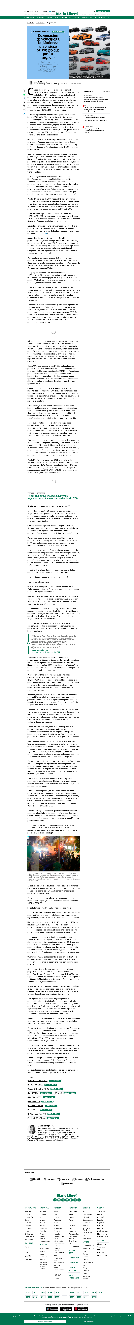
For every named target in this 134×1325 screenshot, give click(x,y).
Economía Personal (57, 1275)
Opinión (97, 14)
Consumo (43, 1228)
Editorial (86, 1217)
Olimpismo (72, 1231)
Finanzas (43, 1212)
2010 (50, 1297)
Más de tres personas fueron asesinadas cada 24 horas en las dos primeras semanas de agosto (96, 99)
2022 (43, 1292)
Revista (84, 14)
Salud (27, 1220)
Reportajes (29, 1239)
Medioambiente (45, 1248)
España (85, 1254)
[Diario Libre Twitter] (63, 1200)
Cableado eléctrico (86, 17)
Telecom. (43, 1234)
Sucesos (28, 1228)
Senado (58, 1093)
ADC (84, 1212)
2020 (57, 1292)
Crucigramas (102, 1255)
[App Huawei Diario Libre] (81, 1309)
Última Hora (27, 14)
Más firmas (87, 1238)
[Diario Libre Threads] (75, 1200)
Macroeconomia (45, 1241)
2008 (65, 1297)
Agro (41, 1217)
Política (42, 14)
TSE (26, 1252)
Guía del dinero (102, 1237)
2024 (28, 1292)
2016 (86, 1292)
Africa (85, 1268)
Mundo (48, 14)
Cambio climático (43, 1267)
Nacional (28, 1212)
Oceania (86, 1271)
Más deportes (73, 1234)
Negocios (43, 1223)
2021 (50, 1292)
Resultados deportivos (72, 1237)
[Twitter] (53, 1125)
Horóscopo (101, 1252)
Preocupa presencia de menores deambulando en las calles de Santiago (95, 130)
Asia (84, 1265)
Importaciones (35, 1085)
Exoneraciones (35, 1106)
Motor (70, 1220)
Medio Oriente (88, 1262)
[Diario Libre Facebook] (55, 1200)
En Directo (86, 1223)
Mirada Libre (87, 1214)
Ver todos (106, 91)
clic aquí (43, 233)
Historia (42, 1260)
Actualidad (35, 14)
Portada (30, 23)
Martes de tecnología (43, 1263)
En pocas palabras (57, 1266)
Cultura (56, 1217)
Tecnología (44, 1257)
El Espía (85, 1226)
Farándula (57, 1220)
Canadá (85, 1260)
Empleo (42, 1220)
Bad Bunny (110, 17)
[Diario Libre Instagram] (59, 1200)
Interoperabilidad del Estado (63, 17)
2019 (65, 1292)
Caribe (85, 1274)
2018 (72, 1292)
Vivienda (43, 1231)
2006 (79, 1297)
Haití (84, 1251)
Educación (29, 1217)
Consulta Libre (59, 1279)
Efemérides (101, 1244)
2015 (94, 1292)
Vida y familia (59, 1253)
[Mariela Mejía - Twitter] (46, 82)
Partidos (28, 1247)
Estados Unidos (88, 1246)
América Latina (88, 1248)
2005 (86, 1297)
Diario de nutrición (57, 1249)
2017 (79, 1292)
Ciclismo (71, 1226)
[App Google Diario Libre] (52, 1309)
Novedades (58, 1234)
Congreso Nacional (37, 1081)
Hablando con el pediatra (60, 1244)
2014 (101, 1292)
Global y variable (42, 1237)
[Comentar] (24, 106)
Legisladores (34, 1097)
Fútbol (70, 1214)
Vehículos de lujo (37, 1118)
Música (56, 1212)
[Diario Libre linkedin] (67, 1200)
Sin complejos (59, 1263)
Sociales (57, 1231)
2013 (28, 1297)
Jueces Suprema (100, 17)
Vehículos (33, 1110)
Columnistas (87, 1233)
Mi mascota (58, 1241)
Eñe (55, 1255)
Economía (54, 14)
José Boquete (30, 1237)
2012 (35, 1297)
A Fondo (28, 1231)
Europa (85, 1257)
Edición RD (73, 1263)
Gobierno (28, 1260)
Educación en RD (29, 17)
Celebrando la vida (59, 1259)
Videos (108, 14)
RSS (98, 1250)
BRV (69, 1244)
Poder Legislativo (37, 1114)
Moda (56, 1223)
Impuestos (33, 1093)
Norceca (76, 17)
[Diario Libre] (67, 13)
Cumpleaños (101, 1247)
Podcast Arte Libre (59, 1237)
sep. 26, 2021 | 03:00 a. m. (57, 84)
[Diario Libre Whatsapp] (79, 1200)
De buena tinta (88, 1220)
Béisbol (71, 1217)
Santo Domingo (40, 84)
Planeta (103, 14)
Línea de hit (72, 1241)
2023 (35, 1292)
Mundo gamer (102, 1234)
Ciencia (42, 1251)
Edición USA (73, 1258)
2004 (94, 1297)
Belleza (56, 1226)
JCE (26, 1250)
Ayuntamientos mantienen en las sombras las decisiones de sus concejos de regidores (95, 109)
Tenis (70, 1228)
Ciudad (27, 1214)
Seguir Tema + (58, 31)
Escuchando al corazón (59, 1270)
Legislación (34, 1101)
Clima (42, 1254)
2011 (43, 1297)
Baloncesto (72, 1212)
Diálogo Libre (29, 1234)
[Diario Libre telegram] (71, 1200)
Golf (69, 1223)
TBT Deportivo (73, 1247)
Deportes (90, 14)
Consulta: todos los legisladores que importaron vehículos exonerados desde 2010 (52, 497)
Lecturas (86, 1235)
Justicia (28, 1223)
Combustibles (40, 17)
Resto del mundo (86, 1277)
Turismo (43, 1214)
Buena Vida (58, 1228)
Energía (42, 1226)
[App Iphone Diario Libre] (66, 1309)
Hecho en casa (102, 1231)
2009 (57, 1297)
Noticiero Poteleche (86, 1229)
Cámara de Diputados (38, 1089)
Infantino (49, 17)
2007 (72, 1297)
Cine (55, 1214)
